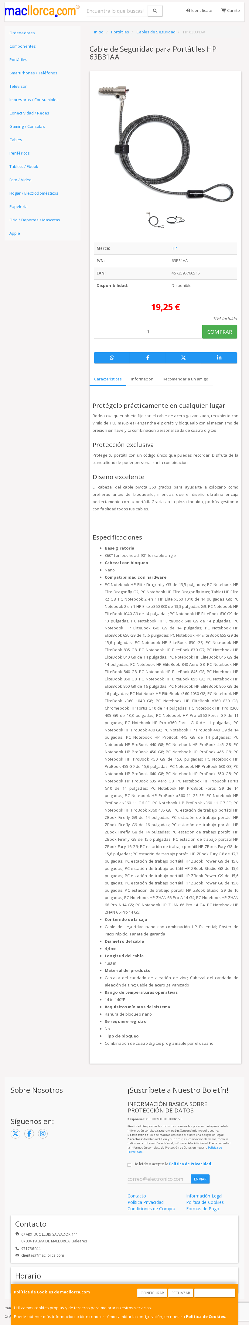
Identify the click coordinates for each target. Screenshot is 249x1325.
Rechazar (181, 1293)
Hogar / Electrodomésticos (34, 193)
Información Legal (204, 1196)
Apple (14, 233)
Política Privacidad (146, 1202)
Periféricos (19, 153)
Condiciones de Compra (151, 1208)
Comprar (219, 331)
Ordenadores (22, 33)
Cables (15, 139)
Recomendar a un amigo (185, 379)
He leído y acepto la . (173, 1163)
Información (142, 379)
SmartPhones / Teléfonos (33, 73)
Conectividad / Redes (29, 113)
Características (108, 379)
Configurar (152, 1293)
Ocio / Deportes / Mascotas (34, 220)
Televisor (18, 86)
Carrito (233, 10)
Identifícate (201, 10)
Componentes (22, 46)
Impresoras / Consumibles (34, 99)
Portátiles (18, 59)
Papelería (18, 206)
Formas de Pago (202, 1208)
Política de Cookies (205, 1316)
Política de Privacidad (190, 1163)
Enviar (200, 1179)
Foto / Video (20, 179)
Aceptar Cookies (215, 1293)
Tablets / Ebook (24, 166)
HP (174, 248)
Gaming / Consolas (27, 126)
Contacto (137, 1196)
